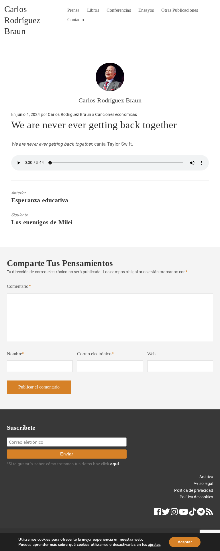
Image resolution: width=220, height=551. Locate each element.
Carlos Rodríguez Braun (22, 20)
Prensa (73, 10)
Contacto (75, 19)
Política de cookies (196, 497)
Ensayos (146, 10)
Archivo (206, 476)
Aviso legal (203, 483)
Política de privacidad (193, 490)
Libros (93, 10)
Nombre (15, 353)
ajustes (154, 544)
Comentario (19, 286)
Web (151, 353)
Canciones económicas (116, 114)
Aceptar (185, 542)
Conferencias (119, 10)
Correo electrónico (95, 353)
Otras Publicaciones (179, 10)
